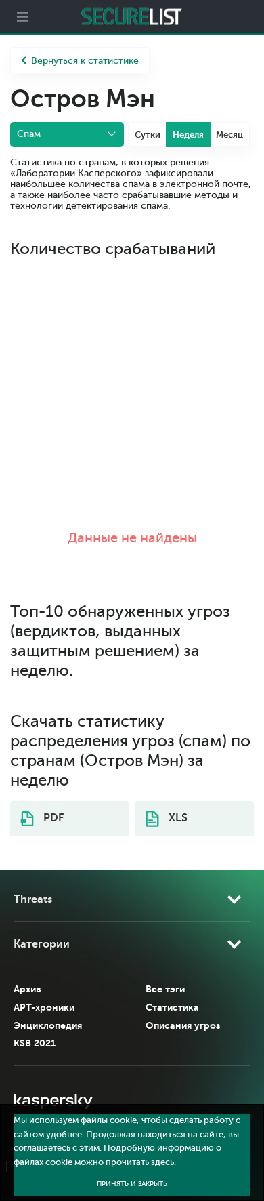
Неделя (188, 134)
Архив (27, 988)
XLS (177, 818)
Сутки (147, 134)
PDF (52, 818)
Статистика (172, 1007)
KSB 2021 (35, 1043)
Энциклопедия (48, 1025)
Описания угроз (183, 1025)
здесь (162, 1162)
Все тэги (165, 988)
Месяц (229, 134)
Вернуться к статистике (85, 61)
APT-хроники (44, 1007)
